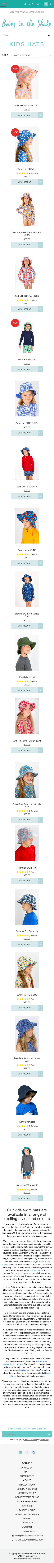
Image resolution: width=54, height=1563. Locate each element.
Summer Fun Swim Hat (27, 931)
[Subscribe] (49, 1434)
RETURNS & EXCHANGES (27, 1514)
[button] (27, 173)
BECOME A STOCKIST (27, 1488)
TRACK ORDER (27, 1476)
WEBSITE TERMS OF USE (27, 1497)
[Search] (49, 35)
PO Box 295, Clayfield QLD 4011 (28, 1539)
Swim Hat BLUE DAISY (27, 423)
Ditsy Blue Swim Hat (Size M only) (27, 805)
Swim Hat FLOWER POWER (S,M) (27, 234)
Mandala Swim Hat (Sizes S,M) (27, 1059)
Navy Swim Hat (27, 1121)
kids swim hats (36, 1270)
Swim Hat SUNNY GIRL (27, 105)
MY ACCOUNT (27, 1467)
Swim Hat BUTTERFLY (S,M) (26, 740)
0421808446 (29, 1531)
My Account (33, 4)
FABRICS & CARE (27, 1510)
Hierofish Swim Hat (26, 867)
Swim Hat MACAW (27, 359)
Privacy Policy (44, 1440)
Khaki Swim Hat (27, 677)
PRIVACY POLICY (27, 1484)
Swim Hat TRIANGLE (27, 1185)
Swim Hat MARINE (27, 550)
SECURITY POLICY (27, 1493)
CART (27, 1471)
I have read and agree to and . (28, 1440)
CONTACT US (27, 1522)
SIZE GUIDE (27, 1506)
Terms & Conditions (30, 1440)
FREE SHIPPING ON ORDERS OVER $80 (28, 12)
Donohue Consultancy (32, 1558)
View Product (24, 115)
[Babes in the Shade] (27, 21)
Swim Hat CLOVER (27, 169)
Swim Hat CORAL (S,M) (27, 296)
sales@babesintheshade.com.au (28, 1535)
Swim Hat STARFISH (27, 486)
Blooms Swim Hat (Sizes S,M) (27, 615)
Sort (5, 55)
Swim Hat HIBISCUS (27, 994)
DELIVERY (27, 1518)
